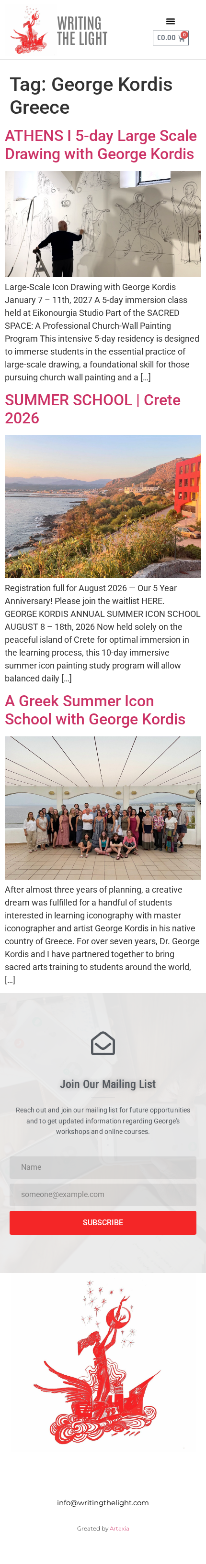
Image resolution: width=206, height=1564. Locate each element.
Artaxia (119, 1528)
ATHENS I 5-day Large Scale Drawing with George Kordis (101, 145)
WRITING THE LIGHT (82, 29)
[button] (170, 21)
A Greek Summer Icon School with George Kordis (95, 710)
